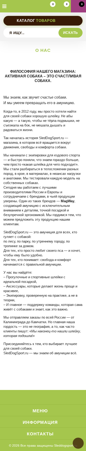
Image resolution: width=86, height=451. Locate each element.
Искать (70, 33)
